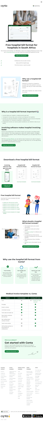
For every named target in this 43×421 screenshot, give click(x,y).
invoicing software (11, 52)
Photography (20, 393)
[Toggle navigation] (41, 2)
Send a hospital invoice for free (30, 246)
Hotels (2, 387)
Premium (2, 371)
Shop (19, 398)
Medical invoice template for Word (11, 207)
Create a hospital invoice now (29, 95)
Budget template (30, 377)
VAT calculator (37, 371)
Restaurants (3, 386)
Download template (21, 181)
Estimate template (30, 391)
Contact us (37, 393)
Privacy (2, 419)
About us (36, 391)
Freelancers (3, 373)
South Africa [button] (37, 5)
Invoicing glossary (38, 383)
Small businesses (4, 381)
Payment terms (28, 242)
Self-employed (3, 379)
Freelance (20, 383)
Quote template (29, 400)
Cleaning (19, 376)
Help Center (37, 389)
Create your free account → (21, 55)
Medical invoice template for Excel (11, 204)
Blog (36, 388)
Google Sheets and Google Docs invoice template (12, 372)
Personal (19, 391)
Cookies (5, 419)
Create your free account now (7, 186)
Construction (20, 378)
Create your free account (8, 145)
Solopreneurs (3, 384)
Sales (19, 396)
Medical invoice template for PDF (10, 205)
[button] (5, 412)
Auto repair (20, 373)
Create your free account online (10, 202)
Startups (2, 382)
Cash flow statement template (28, 382)
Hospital (19, 388)
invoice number (29, 231)
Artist (19, 371)
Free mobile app (38, 370)
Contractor (20, 381)
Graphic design (20, 386)
